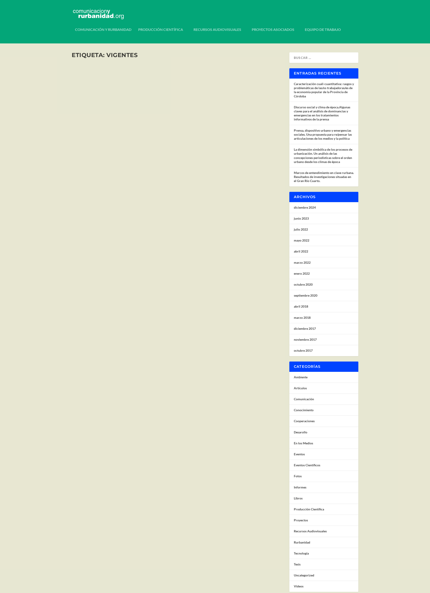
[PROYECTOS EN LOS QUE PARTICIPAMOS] (143, 105)
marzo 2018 (302, 317)
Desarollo (300, 432)
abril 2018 (301, 306)
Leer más (86, 178)
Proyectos (158, 161)
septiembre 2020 (305, 295)
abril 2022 (301, 251)
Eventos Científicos (307, 465)
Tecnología (301, 553)
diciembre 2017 (305, 328)
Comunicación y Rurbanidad (103, 30)
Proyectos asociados (273, 30)
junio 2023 (301, 218)
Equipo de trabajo (323, 30)
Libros (298, 498)
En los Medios (303, 443)
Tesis (297, 564)
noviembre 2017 (305, 339)
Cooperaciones (142, 161)
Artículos (300, 388)
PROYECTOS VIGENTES (99, 280)
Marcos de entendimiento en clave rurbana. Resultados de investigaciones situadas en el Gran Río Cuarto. (324, 177)
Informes (300, 487)
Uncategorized (304, 575)
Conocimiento (304, 410)
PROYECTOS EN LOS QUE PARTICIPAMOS (117, 154)
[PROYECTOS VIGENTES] (142, 233)
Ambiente (300, 377)
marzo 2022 (302, 262)
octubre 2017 (303, 350)
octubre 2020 (303, 284)
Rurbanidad (302, 542)
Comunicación (304, 399)
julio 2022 (301, 229)
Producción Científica (160, 30)
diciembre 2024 (305, 207)
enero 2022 (302, 273)
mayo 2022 (301, 240)
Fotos (298, 476)
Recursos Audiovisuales (217, 30)
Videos (298, 586)
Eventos (299, 454)
